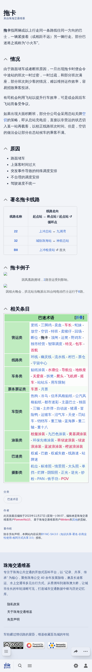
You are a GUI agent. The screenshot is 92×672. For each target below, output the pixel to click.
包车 (78, 344)
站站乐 (42, 382)
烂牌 (40, 472)
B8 (16, 250)
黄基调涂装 (78, 434)
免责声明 (13, 619)
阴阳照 (52, 472)
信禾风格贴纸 (61, 396)
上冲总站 (45, 231)
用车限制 (58, 382)
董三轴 (56, 421)
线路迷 (73, 453)
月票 (44, 389)
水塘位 (53, 370)
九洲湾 (61, 231)
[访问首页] (7, 665)
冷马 (44, 396)
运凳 (64, 337)
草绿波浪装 (66, 440)
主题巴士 (69, 402)
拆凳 (50, 376)
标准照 (46, 466)
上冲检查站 (47, 250)
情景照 (59, 466)
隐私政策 (13, 604)
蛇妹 (78, 325)
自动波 (61, 408)
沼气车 (59, 415)
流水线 (59, 357)
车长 (68, 325)
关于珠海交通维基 (19, 611)
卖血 (58, 325)
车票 (34, 389)
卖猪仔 (66, 331)
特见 (68, 344)
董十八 (42, 427)
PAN (41, 479)
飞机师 (72, 376)
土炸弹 (48, 408)
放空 (34, 331)
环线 (34, 357)
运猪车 (46, 415)
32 (16, 240)
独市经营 (38, 344)
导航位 (67, 370)
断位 (34, 337)
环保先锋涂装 (43, 440)
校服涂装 (38, 434)
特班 (54, 331)
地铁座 (80, 370)
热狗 (34, 396)
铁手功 (53, 479)
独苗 (82, 402)
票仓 (81, 357)
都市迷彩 (51, 402)
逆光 (74, 472)
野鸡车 (76, 337)
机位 (34, 466)
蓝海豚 (70, 421)
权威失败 (58, 453)
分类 (6, 491)
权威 (34, 453)
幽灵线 (46, 357)
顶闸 (54, 337)
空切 (44, 331)
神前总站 (62, 240)
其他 (75, 519)
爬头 (60, 376)
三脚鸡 (46, 325)
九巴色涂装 (57, 434)
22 (16, 231)
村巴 (71, 357)
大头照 (73, 466)
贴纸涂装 (38, 370)
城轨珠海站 (44, 240)
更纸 (34, 325)
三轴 (36, 408)
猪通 (73, 408)
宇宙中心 (40, 363)
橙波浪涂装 (74, 446)
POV (65, 479)
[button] (79, 317)
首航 (34, 350)
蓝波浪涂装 (53, 446)
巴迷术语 (12, 499)
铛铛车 (42, 421)
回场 (78, 331)
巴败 (44, 453)
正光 (64, 472)
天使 (71, 415)
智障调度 (55, 344)
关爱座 (38, 376)
